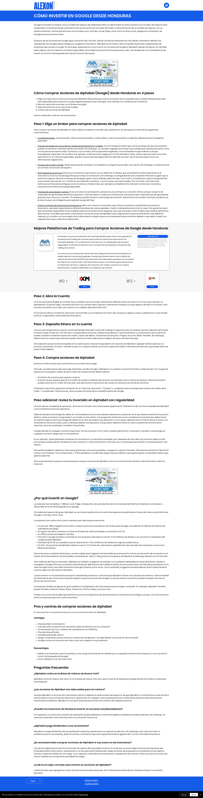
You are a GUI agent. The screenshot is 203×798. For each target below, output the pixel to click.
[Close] (200, 794)
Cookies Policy (92, 784)
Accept (194, 795)
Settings (184, 795)
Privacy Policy (91, 780)
